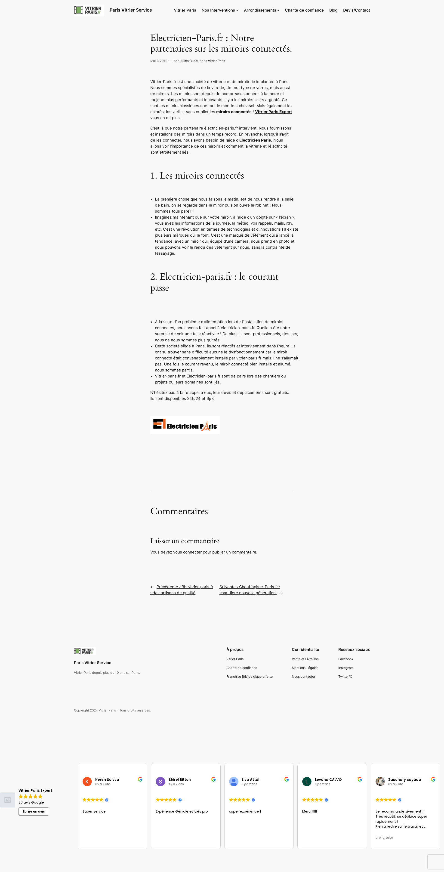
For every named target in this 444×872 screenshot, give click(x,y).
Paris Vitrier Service (92, 662)
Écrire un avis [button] (34, 811)
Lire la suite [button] (384, 838)
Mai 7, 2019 (158, 61)
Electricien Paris (255, 140)
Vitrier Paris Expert (273, 111)
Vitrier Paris (216, 61)
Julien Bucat (189, 61)
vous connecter (187, 552)
